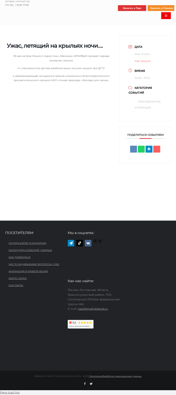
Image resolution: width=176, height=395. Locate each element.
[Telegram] (71, 243)
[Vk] (88, 243)
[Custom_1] (100, 241)
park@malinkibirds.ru (93, 308)
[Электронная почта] (156, 149)
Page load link (10, 392)
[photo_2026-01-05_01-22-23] (23, 14)
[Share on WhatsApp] (141, 149)
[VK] (133, 149)
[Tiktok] (79, 243)
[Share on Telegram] (149, 149)
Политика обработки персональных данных (115, 376)
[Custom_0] (95, 241)
